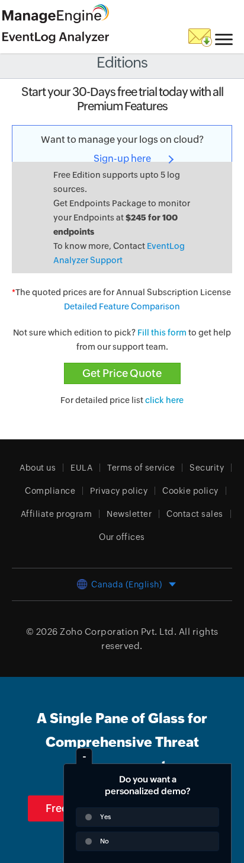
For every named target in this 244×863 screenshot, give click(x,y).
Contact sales (194, 514)
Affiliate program (56, 514)
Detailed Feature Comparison (122, 306)
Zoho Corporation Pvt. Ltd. (118, 632)
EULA (81, 468)
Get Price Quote (122, 373)
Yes (105, 816)
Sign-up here (122, 158)
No (104, 841)
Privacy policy (118, 491)
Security (207, 468)
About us (38, 468)
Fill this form (162, 332)
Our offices (122, 537)
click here (164, 400)
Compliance (50, 491)
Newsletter (129, 514)
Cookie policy (190, 491)
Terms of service (141, 468)
